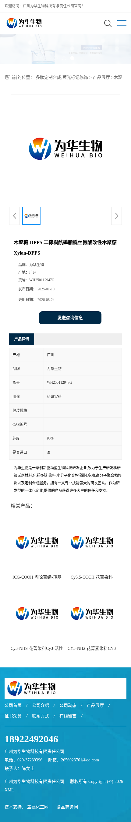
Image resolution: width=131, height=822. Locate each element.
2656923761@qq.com (80, 760)
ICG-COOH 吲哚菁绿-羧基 (37, 577)
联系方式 (40, 716)
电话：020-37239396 (23, 760)
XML (9, 790)
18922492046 (31, 738)
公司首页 (13, 705)
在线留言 (67, 716)
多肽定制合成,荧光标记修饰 (62, 77)
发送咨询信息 (70, 318)
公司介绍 (40, 705)
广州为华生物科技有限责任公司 (34, 781)
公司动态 (67, 705)
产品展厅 (101, 77)
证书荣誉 (13, 716)
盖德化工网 (37, 807)
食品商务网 (67, 807)
